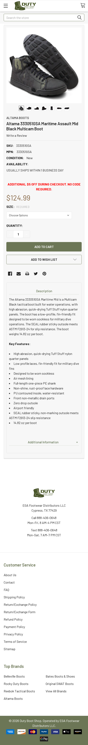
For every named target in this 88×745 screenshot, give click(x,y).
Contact (9, 582)
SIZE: (17, 207)
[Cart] (84, 5)
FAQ (6, 590)
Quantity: (14, 225)
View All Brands (56, 691)
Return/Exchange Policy (20, 604)
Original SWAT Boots (60, 684)
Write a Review (16, 135)
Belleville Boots (14, 676)
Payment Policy (14, 627)
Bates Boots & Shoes (60, 676)
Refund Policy (13, 619)
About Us (10, 575)
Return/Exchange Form (19, 612)
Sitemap (9, 649)
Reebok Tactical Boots (19, 691)
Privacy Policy (13, 634)
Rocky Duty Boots (16, 684)
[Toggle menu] (5, 5)
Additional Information (43, 442)
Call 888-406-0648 (44, 518)
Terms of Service (15, 641)
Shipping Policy (14, 597)
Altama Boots (13, 698)
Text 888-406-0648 (44, 530)
